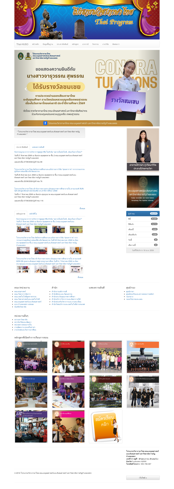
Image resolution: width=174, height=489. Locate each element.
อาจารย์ (85, 44)
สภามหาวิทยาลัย (20, 319)
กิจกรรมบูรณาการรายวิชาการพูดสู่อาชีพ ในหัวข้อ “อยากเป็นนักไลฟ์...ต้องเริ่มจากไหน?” (48, 152)
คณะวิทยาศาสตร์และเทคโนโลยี (27, 299)
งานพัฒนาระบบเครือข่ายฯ (24, 327)
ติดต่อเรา (116, 44)
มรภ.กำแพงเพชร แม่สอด (24, 304)
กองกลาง (129, 296)
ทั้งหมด (82, 208)
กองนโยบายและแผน (134, 299)
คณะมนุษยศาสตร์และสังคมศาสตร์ (27, 301)
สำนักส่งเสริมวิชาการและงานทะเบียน (66, 301)
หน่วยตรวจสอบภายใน (23, 324)
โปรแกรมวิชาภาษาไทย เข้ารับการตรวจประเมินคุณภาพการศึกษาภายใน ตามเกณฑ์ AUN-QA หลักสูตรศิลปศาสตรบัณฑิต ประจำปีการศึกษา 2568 (49, 189)
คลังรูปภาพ (20, 213)
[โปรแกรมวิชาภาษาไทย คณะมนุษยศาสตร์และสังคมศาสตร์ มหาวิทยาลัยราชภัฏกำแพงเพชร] (23, 229)
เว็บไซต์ (142, 477)
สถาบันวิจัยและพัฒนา (22, 322)
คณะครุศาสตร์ (20, 291)
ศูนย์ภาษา (130, 291)
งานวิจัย (105, 44)
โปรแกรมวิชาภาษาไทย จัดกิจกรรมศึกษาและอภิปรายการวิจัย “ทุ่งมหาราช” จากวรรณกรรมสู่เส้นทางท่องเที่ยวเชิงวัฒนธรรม (49, 170)
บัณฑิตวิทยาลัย (20, 306)
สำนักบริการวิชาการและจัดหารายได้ (66, 299)
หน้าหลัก (35, 44)
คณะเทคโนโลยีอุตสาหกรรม (25, 296)
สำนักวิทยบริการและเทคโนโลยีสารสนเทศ (68, 304)
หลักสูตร (75, 44)
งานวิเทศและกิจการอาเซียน (25, 329)
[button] (25, 88)
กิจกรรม (95, 44)
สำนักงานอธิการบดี (59, 291)
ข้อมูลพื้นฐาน (48, 44)
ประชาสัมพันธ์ (62, 44)
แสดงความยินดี (38, 147)
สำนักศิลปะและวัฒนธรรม (62, 294)
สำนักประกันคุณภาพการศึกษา (63, 296)
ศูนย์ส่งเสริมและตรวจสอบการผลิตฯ (140, 294)
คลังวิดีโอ (33, 213)
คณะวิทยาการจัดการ (22, 294)
